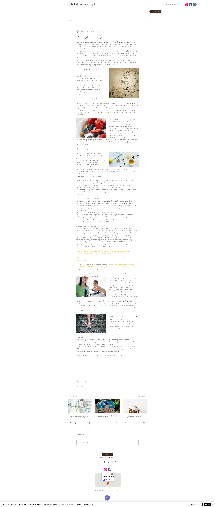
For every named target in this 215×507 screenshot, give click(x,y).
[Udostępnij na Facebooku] (77, 381)
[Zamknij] (213, 504)
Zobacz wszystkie (142, 396)
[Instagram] (186, 4)
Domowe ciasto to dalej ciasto (133, 417)
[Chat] (107, 498)
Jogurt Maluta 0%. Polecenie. (107, 416)
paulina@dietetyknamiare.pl (169, 4)
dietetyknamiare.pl (80, 4)
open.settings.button (195, 504)
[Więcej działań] (138, 32)
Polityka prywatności (87, 504)
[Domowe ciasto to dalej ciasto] (135, 406)
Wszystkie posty (72, 20)
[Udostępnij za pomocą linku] (89, 381)
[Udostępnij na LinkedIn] (85, 381)
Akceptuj (207, 504)
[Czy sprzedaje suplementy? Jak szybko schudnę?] (80, 406)
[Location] (195, 4)
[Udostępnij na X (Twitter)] (81, 381)
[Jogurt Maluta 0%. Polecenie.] (107, 406)
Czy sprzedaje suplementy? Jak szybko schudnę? (79, 417)
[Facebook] (190, 4)
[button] (145, 20)
